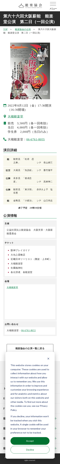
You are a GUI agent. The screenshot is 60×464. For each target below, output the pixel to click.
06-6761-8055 (35, 139)
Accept (30, 440)
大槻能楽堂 (15, 116)
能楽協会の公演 (23, 29)
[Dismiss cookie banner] (48, 359)
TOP (5, 29)
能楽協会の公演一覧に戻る (30, 348)
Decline (30, 449)
